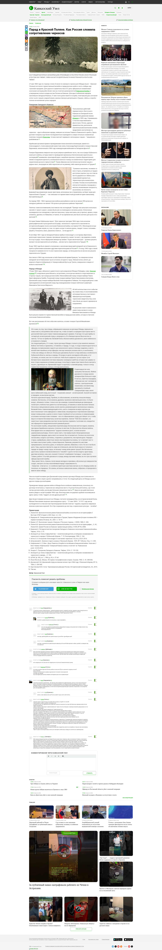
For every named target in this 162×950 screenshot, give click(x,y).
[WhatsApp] (26, 32)
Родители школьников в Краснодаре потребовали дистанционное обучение (113, 63)
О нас (84, 939)
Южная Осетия (126, 14)
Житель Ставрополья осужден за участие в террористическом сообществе (115, 161)
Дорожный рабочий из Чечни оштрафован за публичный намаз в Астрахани (40, 824)
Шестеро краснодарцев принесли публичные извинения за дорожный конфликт (116, 131)
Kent (42, 608)
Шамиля (75, 118)
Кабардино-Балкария (110, 12)
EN (132, 2)
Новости (32, 2)
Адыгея (43, 12)
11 (77, 248)
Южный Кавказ (33, 17)
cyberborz (43, 649)
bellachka (51, 624)
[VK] (26, 26)
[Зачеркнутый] (58, 756)
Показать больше (81, 929)
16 (66, 494)
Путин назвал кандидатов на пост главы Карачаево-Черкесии (114, 191)
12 (44, 264)
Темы (39, 2)
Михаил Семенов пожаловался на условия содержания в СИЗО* (115, 30)
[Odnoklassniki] (26, 41)
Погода (110, 2)
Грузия (88, 12)
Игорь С (43, 736)
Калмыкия (119, 12)
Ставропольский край (111, 14)
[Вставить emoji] (63, 756)
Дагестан (94, 12)
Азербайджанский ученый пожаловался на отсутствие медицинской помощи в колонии (93, 824)
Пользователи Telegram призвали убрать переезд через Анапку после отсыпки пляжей (116, 98)
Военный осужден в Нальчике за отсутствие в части (99, 795)
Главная (31, 23)
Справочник (38, 23)
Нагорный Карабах (57, 14)
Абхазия (32, 12)
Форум (77, 2)
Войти (129, 7)
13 (35, 273)
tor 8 (42, 660)
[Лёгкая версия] (126, 2)
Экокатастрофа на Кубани (125, 20)
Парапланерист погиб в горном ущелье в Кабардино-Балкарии (102, 784)
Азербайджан (50, 12)
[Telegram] (26, 29)
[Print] (26, 49)
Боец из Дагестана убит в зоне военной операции (46, 795)
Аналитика (55, 2)
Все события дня (128, 797)
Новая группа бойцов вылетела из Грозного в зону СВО (48, 789)
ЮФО (40, 17)
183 (46, 634)
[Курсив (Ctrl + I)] (51, 756)
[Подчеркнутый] (55, 756)
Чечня (119, 14)
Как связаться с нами (93, 939)
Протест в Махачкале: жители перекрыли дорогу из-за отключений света (115, 889)
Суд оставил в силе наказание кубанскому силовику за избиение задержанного (67, 824)
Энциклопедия (67, 2)
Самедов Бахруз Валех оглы (110, 277)
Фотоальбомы (100, 2)
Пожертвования (105, 939)
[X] (26, 38)
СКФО (103, 14)
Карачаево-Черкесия (34, 14)
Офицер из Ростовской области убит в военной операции (101, 789)
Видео (91, 2)
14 (37, 323)
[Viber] (26, 35)
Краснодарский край (46, 14)
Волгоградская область (79, 12)
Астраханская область (66, 12)
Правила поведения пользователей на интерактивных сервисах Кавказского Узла (64, 946)
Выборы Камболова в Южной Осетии (81, 20)
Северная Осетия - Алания (94, 14)
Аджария (37, 12)
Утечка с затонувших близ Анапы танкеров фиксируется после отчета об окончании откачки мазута (120, 824)
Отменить (89, 773)
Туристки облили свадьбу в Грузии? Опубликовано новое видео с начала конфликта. (45, 924)
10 (87, 241)
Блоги (84, 2)
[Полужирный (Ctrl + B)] (48, 756)
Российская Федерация (69, 14)
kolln (42, 680)
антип (46, 617)
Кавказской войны (83, 91)
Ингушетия (100, 12)
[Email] (26, 46)
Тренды (46, 2)
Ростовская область (81, 14)
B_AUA (42, 699)
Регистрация (53, 773)
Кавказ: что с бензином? (38, 20)
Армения (57, 12)
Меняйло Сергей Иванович (110, 253)
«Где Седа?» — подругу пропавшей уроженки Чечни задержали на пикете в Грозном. (114, 859)
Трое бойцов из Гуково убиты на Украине (44, 784)
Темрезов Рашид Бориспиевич (111, 230)
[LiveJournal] (26, 44)
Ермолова (46, 137)
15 (73, 489)
